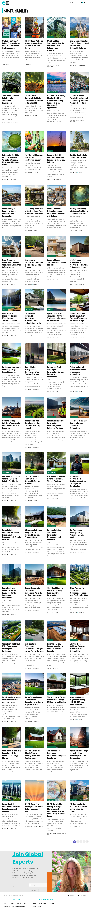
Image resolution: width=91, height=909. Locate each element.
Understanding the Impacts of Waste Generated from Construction (9, 212)
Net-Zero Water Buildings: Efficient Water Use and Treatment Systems (9, 317)
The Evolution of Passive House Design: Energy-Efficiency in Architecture (56, 699)
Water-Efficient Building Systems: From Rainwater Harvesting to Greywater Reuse (34, 701)
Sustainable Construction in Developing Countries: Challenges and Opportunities (78, 481)
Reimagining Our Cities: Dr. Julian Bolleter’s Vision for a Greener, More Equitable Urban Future (11, 160)
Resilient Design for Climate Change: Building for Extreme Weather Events (32, 754)
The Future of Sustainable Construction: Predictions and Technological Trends (33, 318)
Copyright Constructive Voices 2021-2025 (13, 895)
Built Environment (30, 91)
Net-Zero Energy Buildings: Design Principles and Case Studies (77, 533)
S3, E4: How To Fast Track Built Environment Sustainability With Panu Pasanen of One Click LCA (79, 100)
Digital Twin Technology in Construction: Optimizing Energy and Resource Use (79, 754)
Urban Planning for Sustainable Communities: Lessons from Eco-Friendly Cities (79, 591)
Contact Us (42, 903)
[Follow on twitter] (73, 3)
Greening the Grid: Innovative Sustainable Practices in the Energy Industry (56, 159)
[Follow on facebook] (70, 3)
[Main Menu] (4, 3)
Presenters (51, 903)
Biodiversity (51, 800)
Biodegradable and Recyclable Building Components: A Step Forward (32, 424)
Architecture (6, 91)
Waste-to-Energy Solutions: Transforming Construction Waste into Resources (11, 424)
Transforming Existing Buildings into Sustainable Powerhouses (10, 99)
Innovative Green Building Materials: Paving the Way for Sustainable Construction (9, 593)
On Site (27, 363)
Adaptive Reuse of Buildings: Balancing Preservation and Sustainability (77, 647)
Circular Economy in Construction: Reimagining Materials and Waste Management (34, 591)
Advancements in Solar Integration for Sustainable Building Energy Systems (33, 533)
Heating (27, 800)
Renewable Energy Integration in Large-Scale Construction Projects (55, 647)
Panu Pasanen (28, 115)
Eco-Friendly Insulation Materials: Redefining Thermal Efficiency (56, 478)
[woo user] (79, 3)
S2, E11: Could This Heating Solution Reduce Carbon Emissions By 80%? (34, 808)
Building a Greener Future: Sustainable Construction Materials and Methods (56, 212)
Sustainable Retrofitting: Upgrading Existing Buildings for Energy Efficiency (11, 754)
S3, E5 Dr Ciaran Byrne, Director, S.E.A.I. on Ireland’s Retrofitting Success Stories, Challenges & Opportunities (56, 101)
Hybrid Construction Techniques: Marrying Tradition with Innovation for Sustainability (56, 317)
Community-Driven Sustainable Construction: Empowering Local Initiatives (54, 535)
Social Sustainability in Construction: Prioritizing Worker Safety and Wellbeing (55, 424)
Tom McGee (27, 826)
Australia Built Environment (9, 151)
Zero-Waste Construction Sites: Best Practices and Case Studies (11, 699)
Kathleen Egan (50, 65)
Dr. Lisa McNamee (6, 63)
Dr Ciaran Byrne (51, 124)
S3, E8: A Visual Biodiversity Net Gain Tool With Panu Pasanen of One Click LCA (34, 99)
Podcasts (5, 37)
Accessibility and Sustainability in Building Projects (56, 262)
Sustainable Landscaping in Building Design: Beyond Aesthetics (11, 369)
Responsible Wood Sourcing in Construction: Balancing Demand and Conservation (56, 372)
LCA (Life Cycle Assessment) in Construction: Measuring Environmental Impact (79, 263)
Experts (19, 903)
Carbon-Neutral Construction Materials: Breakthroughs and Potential (11, 808)
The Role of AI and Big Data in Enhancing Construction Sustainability (78, 424)
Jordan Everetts (57, 833)
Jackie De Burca (34, 63)
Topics (12, 903)
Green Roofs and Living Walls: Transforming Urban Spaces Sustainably (11, 647)
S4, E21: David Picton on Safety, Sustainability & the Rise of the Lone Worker (34, 44)
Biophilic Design (51, 584)
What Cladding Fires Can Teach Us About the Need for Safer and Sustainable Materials (79, 44)
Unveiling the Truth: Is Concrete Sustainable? (78, 156)
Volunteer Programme (18, 906)
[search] (84, 3)
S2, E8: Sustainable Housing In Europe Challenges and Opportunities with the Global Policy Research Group (56, 810)
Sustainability (74, 151)
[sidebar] (87, 2)
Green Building (6, 472)
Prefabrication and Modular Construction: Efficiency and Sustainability (78, 371)
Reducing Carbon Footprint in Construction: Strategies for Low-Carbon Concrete (34, 647)
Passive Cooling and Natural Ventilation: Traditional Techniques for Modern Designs (78, 317)
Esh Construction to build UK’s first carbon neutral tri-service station (78, 808)
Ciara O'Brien (13, 63)
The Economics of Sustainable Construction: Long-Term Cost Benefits (56, 754)
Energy (49, 151)
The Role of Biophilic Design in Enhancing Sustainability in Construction (55, 591)
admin (71, 826)
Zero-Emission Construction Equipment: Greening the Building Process (34, 263)
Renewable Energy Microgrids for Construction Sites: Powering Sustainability (34, 371)
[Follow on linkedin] (75, 3)
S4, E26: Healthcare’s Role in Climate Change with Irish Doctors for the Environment (11, 44)
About (25, 903)
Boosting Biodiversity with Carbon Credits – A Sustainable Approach (79, 211)
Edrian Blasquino (6, 122)
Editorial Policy (37, 906)
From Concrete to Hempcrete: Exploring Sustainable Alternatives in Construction (11, 263)
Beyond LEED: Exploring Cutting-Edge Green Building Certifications (11, 478)
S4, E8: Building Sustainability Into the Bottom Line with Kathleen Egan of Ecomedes (55, 45)
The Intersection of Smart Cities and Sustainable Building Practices (32, 480)
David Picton (28, 63)
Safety (72, 37)
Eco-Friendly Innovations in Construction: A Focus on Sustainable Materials (34, 211)
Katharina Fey (50, 833)
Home (5, 903)
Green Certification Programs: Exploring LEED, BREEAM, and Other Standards (77, 701)
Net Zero (50, 204)
